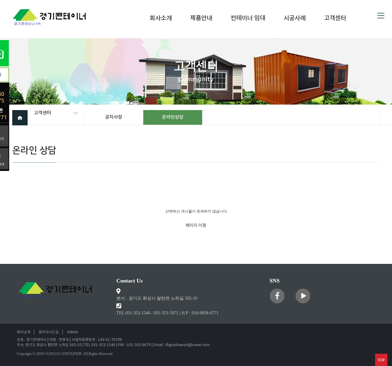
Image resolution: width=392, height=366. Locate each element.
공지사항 (113, 117)
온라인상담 (172, 117)
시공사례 (295, 18)
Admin (72, 332)
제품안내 (201, 18)
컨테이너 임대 (248, 18)
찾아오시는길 (49, 332)
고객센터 (335, 18)
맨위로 (381, 360)
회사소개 (161, 18)
